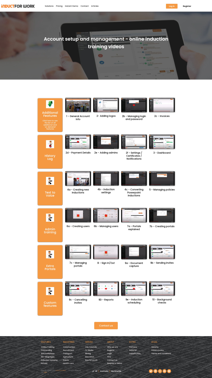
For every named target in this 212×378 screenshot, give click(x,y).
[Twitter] (151, 371)
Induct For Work (61, 370)
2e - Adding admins (106, 152)
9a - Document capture (134, 264)
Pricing (59, 6)
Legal (45, 372)
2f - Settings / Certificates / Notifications (134, 155)
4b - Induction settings (106, 191)
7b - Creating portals (161, 226)
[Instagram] (160, 371)
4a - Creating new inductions (78, 191)
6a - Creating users (78, 226)
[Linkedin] (155, 371)
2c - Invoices (162, 116)
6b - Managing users (106, 226)
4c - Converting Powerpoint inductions (134, 192)
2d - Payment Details (78, 152)
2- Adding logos (106, 116)
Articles (95, 6)
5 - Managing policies (162, 189)
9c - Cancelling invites (78, 301)
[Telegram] (169, 371)
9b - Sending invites (162, 263)
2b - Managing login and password (134, 118)
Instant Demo (71, 6)
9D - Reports (106, 299)
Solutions (49, 6)
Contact (85, 6)
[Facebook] (164, 371)
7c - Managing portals (78, 264)
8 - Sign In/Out (106, 263)
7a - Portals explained (134, 228)
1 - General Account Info (78, 118)
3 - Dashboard (162, 152)
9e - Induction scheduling (134, 301)
